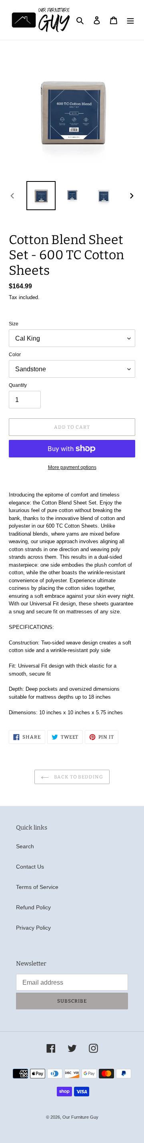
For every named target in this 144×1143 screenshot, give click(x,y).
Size (13, 324)
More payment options (72, 467)
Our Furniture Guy (80, 1117)
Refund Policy (33, 907)
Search (25, 846)
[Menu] (130, 20)
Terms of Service (37, 887)
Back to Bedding (78, 777)
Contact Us (30, 866)
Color (15, 354)
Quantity (18, 385)
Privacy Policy (33, 927)
